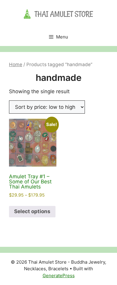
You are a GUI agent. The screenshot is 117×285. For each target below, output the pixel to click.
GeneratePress (59, 275)
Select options (32, 211)
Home (15, 64)
